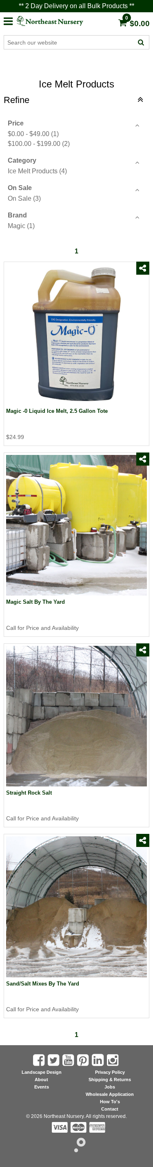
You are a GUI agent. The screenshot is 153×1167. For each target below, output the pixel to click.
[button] (8, 20)
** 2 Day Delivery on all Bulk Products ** (76, 5)
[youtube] (68, 1060)
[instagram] (113, 1060)
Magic (21, 225)
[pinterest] (83, 1060)
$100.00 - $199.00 (39, 143)
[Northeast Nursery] (57, 21)
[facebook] (142, 282)
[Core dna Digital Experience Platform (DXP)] (76, 1150)
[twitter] (142, 295)
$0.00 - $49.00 (33, 133)
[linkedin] (98, 1060)
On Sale (24, 198)
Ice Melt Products (37, 171)
